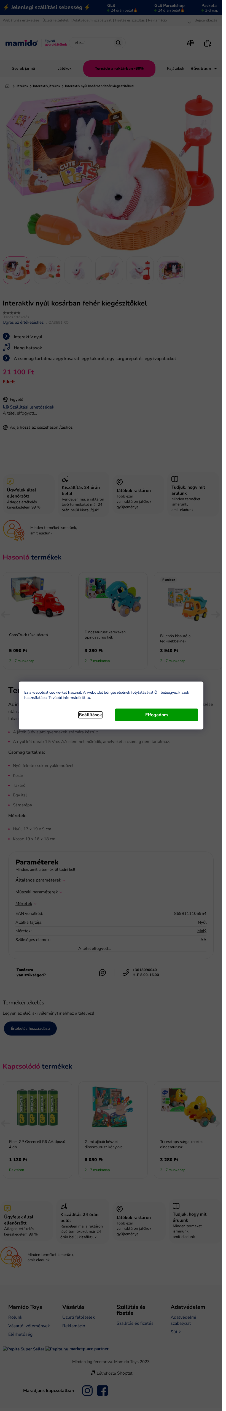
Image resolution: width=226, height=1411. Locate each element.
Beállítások (90, 715)
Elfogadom (156, 715)
